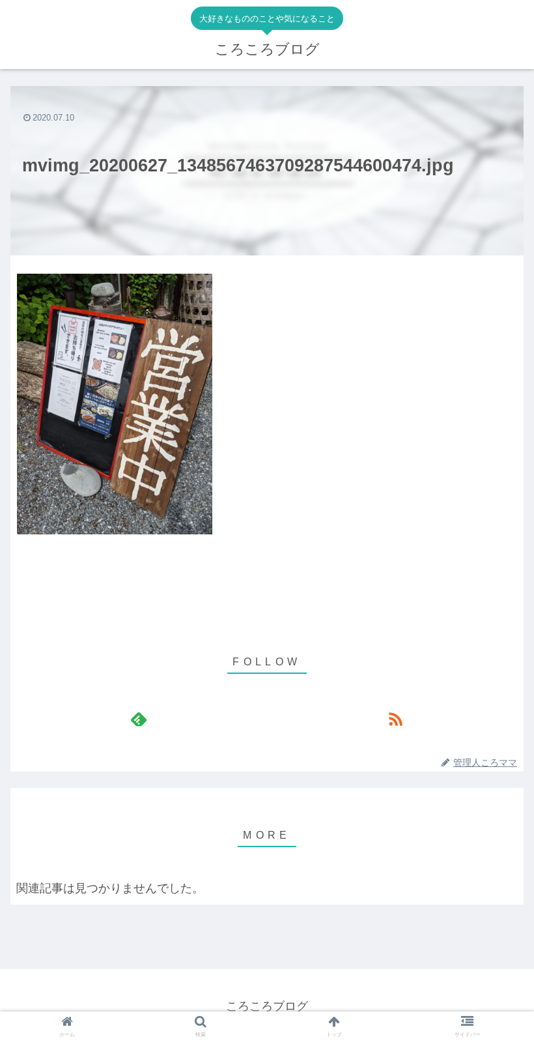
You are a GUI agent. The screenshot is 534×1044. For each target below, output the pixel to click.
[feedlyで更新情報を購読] (139, 719)
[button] (494, 904)
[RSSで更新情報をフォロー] (395, 719)
